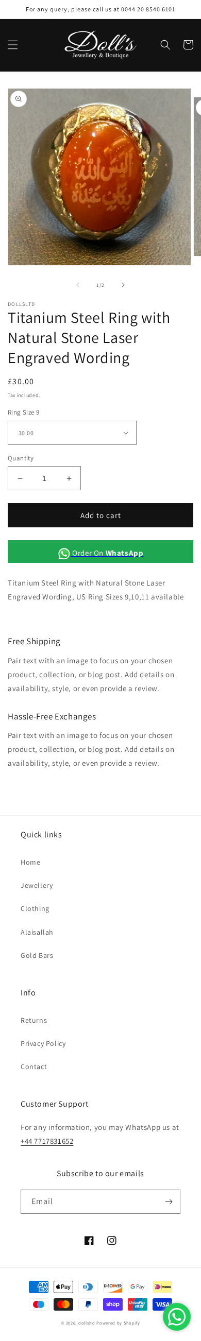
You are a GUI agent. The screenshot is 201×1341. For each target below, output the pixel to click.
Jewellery (37, 885)
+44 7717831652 (47, 1141)
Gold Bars (37, 955)
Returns (34, 1020)
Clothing (35, 908)
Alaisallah (37, 932)
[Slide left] (77, 284)
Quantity (21, 458)
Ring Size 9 (23, 412)
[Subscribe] (168, 1202)
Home (30, 862)
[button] (13, 44)
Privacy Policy (43, 1043)
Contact (34, 1066)
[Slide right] (123, 284)
